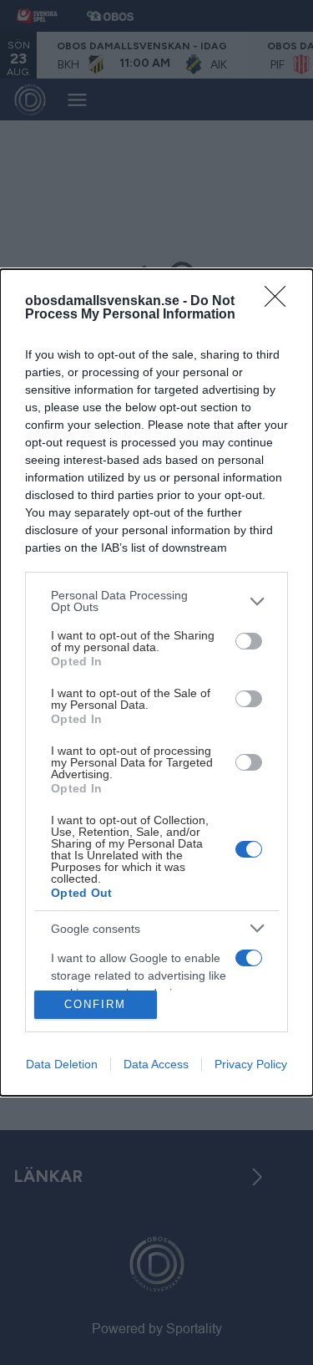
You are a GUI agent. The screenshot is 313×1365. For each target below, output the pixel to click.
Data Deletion (62, 1064)
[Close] (280, 302)
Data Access (156, 1064)
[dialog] (156, 682)
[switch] (248, 641)
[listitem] (156, 601)
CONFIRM (95, 1004)
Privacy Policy (251, 1064)
